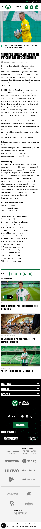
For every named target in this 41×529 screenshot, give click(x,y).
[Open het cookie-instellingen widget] (3, 525)
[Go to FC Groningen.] (2, 46)
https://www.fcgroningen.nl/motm (22, 115)
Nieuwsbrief (20, 424)
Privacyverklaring (22, 524)
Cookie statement (34, 524)
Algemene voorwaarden (8, 524)
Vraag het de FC (34, 2)
